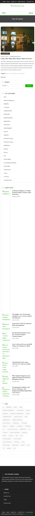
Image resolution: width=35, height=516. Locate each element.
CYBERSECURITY (7, 417)
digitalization (6, 420)
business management (16, 413)
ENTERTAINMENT (5, 53)
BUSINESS (6, 104)
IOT (4, 429)
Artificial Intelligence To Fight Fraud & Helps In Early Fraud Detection (21, 192)
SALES (4, 435)
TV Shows (6, 176)
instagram (20, 426)
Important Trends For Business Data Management (21, 324)
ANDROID (8, 407)
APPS (5, 97)
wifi (15, 448)
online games (14, 73)
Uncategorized (8, 180)
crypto (28, 413)
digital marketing (17, 420)
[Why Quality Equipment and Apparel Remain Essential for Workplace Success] (6, 380)
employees (16, 423)
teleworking (15, 445)
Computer (6, 107)
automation (20, 410)
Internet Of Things (8, 138)
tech (23, 442)
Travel (5, 173)
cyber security (18, 417)
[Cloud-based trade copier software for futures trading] (6, 367)
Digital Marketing (8, 118)
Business (5, 413)
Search (31, 13)
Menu (4, 13)
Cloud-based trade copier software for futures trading (21, 363)
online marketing (14, 432)
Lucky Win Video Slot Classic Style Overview (16, 59)
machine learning (12, 429)
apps (20, 407)
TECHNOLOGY (7, 169)
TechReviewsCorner (15, 56)
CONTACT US (30, 1)
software (16, 442)
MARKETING (7, 145)
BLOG (8, 1)
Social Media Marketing (10, 163)
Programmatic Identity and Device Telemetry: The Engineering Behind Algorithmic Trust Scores (22, 390)
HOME (4, 1)
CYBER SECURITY (8, 111)
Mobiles (6, 149)
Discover (3, 77)
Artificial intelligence (9, 100)
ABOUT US (14, 1)
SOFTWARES (7, 166)
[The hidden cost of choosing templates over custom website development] (6, 317)
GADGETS (6, 135)
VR (3, 448)
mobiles (5, 432)
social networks (7, 442)
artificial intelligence (8, 410)
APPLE (15, 407)
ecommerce (6, 423)
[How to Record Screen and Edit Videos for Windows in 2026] (6, 351)
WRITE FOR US (21, 1)
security (10, 435)
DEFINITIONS (7, 114)
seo (22, 435)
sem (17, 435)
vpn (28, 445)
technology (6, 445)
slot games (21, 73)
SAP (5, 156)
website (9, 448)
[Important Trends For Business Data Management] (6, 326)
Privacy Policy (7, 503)
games (7, 73)
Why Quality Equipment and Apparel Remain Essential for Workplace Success (21, 377)
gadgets (12, 426)
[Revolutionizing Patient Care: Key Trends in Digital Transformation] (6, 337)
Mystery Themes (28, 514)
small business (7, 439)
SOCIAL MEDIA (7, 159)
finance (5, 426)
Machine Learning (8, 142)
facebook (24, 423)
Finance (6, 131)
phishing (24, 432)
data (26, 417)
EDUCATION (7, 124)
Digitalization (7, 121)
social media (17, 439)
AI (3, 407)
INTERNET (27, 426)
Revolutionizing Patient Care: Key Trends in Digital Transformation (21, 334)
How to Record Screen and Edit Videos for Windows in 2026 (22, 345)
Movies (5, 152)
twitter (23, 445)
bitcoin (28, 410)
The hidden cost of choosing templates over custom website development (22, 316)
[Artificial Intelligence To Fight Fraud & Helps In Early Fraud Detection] (6, 251)
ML (29, 429)
